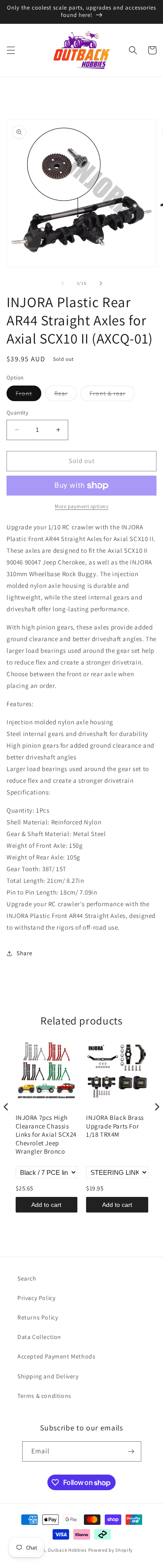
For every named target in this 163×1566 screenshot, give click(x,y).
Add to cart (46, 1204)
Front (28, 395)
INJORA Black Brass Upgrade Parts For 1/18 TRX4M (115, 1125)
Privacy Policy (36, 1298)
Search (27, 1278)
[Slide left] (62, 283)
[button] (10, 50)
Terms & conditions (44, 1396)
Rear (65, 395)
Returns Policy (37, 1317)
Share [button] (25, 953)
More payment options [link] (81, 506)
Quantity (17, 412)
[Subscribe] (131, 1451)
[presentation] (6, 1107)
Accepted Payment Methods (56, 1356)
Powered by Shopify (110, 1550)
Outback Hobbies (67, 1550)
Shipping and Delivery (48, 1376)
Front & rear (112, 395)
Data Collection (39, 1337)
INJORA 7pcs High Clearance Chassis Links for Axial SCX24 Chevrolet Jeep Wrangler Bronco (46, 1134)
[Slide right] (100, 283)
